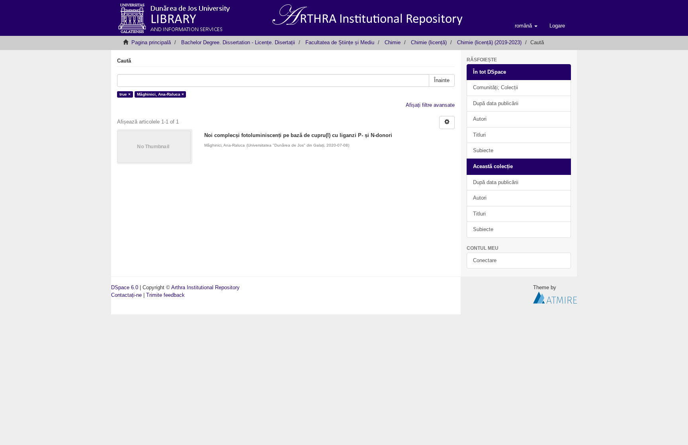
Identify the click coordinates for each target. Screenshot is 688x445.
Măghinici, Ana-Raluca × (160, 94)
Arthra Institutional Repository (205, 287)
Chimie (393, 42)
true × (125, 94)
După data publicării (495, 103)
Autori (480, 119)
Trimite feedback (165, 295)
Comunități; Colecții (495, 87)
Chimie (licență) (429, 42)
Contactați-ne (126, 295)
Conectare (484, 260)
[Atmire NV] (555, 297)
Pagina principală (151, 42)
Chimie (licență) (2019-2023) (489, 42)
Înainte (442, 80)
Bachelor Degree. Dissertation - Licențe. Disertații (238, 42)
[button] (526, 26)
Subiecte (483, 150)
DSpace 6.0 (124, 287)
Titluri (479, 135)
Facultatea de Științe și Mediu (339, 42)
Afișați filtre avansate (430, 105)
